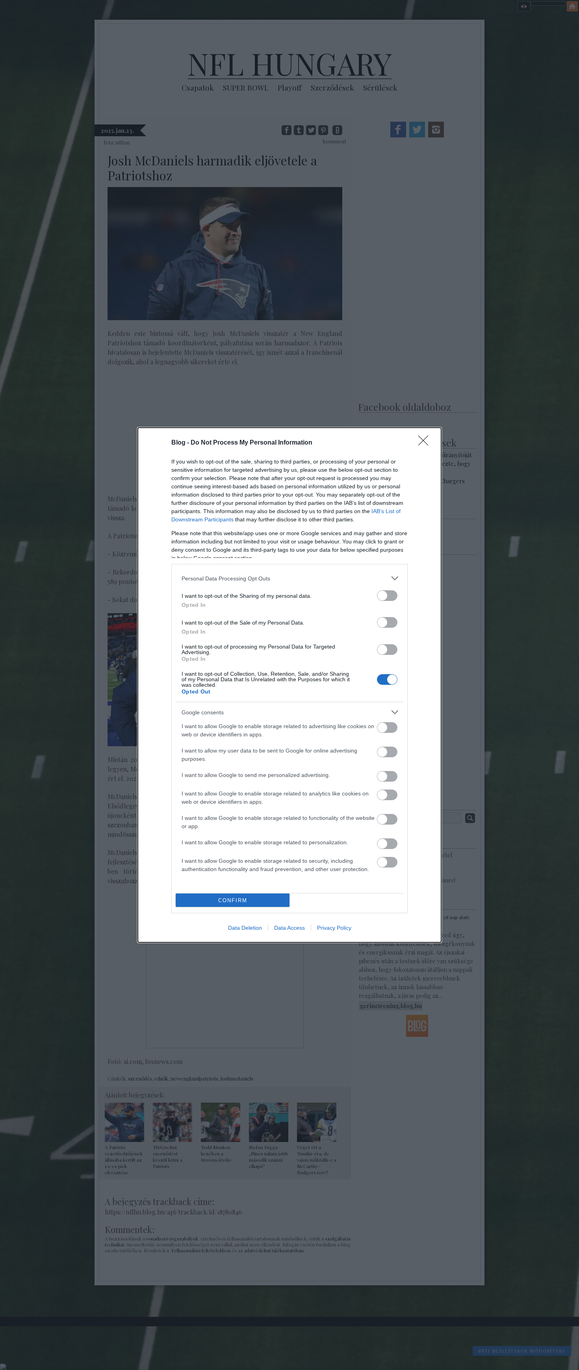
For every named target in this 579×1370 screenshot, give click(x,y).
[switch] (387, 595)
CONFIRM (232, 900)
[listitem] (289, 578)
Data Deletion (245, 928)
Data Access (289, 928)
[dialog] (289, 685)
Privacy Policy (334, 928)
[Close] (425, 443)
